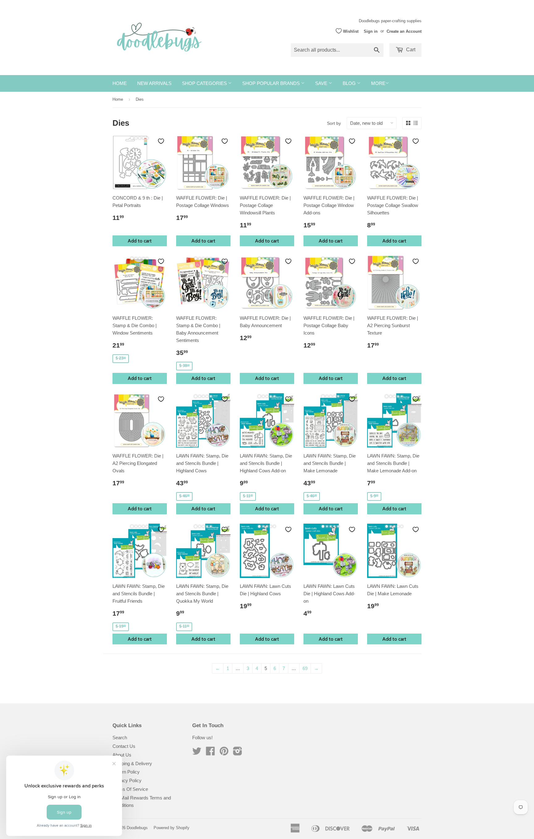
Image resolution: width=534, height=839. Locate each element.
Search (119, 737)
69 (305, 668)
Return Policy (126, 771)
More (378, 83)
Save (321, 83)
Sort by (334, 123)
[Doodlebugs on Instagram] (237, 753)
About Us (121, 754)
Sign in (371, 31)
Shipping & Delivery (132, 763)
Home (119, 83)
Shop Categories (205, 83)
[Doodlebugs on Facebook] (210, 753)
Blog (350, 83)
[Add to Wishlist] (161, 141)
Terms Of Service (130, 789)
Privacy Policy (127, 780)
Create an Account (404, 31)
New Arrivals (154, 83)
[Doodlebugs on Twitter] (196, 753)
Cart (410, 49)
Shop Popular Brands (271, 83)
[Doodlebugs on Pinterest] (224, 753)
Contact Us (123, 746)
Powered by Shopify (171, 827)
